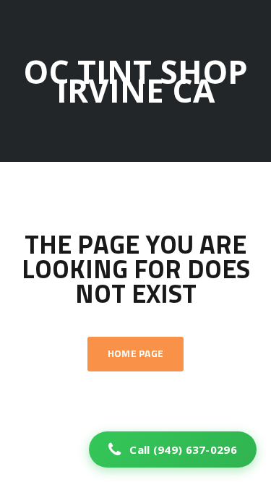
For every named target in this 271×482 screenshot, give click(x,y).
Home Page (136, 354)
